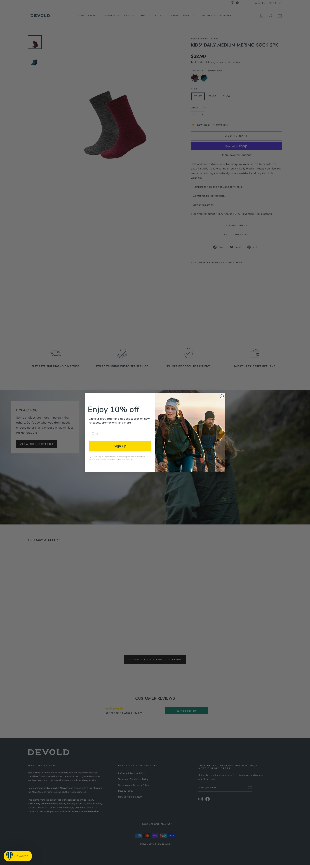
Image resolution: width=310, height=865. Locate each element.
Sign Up (120, 446)
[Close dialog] (222, 396)
